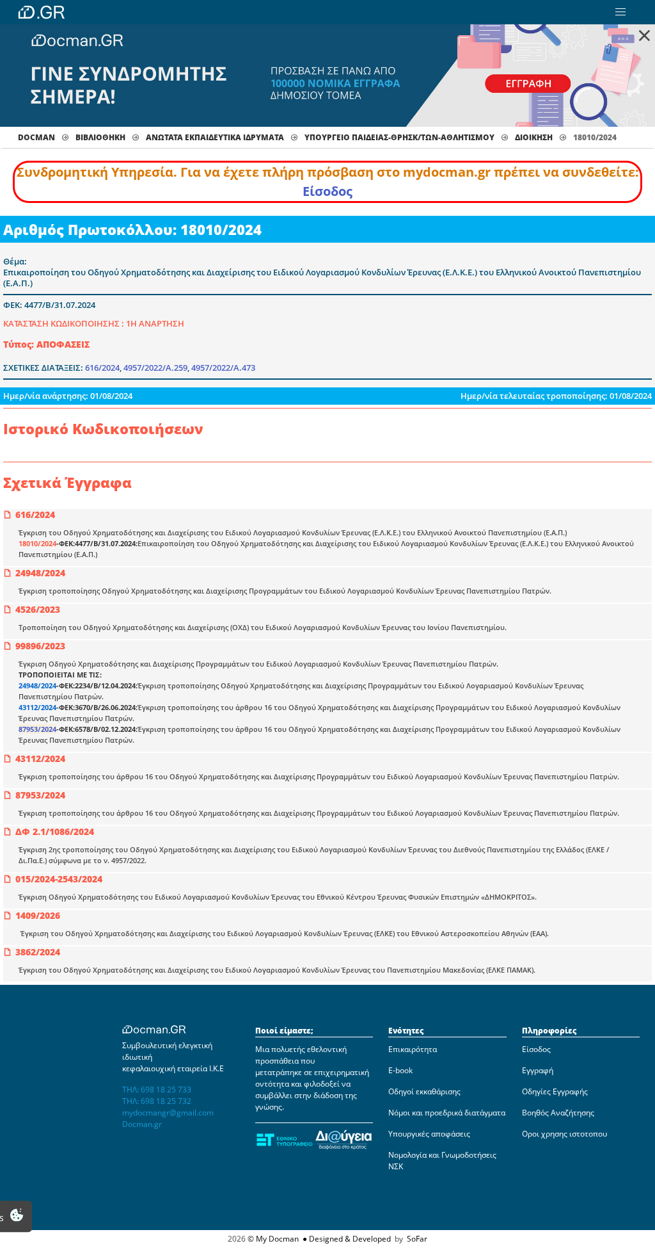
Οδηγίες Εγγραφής (555, 1091)
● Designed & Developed (346, 1238)
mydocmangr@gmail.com (168, 1112)
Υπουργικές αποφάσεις (429, 1133)
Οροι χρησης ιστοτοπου (564, 1133)
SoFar (417, 1238)
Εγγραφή (537, 1070)
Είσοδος (327, 191)
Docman (36, 137)
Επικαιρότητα (412, 1049)
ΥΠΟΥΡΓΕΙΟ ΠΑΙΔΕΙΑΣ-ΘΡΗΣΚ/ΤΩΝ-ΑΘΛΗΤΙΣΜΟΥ (399, 137)
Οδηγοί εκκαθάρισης (424, 1091)
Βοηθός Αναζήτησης (558, 1112)
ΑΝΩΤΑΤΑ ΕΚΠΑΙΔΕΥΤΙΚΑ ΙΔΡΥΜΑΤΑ (215, 137)
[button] (620, 12)
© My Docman (273, 1238)
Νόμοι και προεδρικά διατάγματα (446, 1112)
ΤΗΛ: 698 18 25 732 (156, 1101)
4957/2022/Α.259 (155, 367)
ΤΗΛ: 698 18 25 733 (156, 1089)
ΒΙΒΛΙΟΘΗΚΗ (100, 137)
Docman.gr (142, 1124)
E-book (400, 1070)
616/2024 (102, 367)
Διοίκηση (534, 137)
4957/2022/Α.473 (223, 367)
